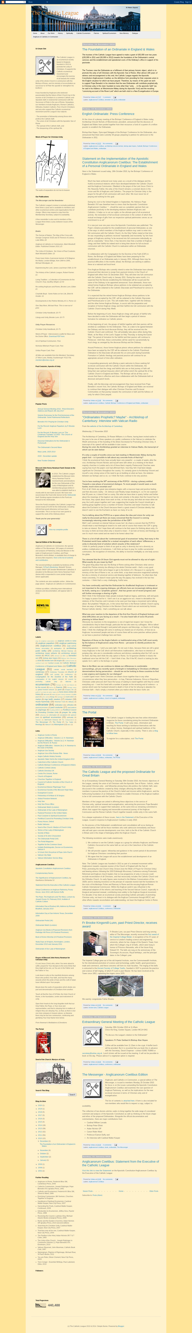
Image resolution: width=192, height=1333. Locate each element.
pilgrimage (42, 710)
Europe (58, 685)
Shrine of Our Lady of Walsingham (51, 830)
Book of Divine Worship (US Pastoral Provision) (54, 937)
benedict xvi (109, 100)
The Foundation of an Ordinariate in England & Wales (118, 49)
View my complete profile (58, 530)
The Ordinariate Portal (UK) (48, 839)
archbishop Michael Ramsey (63, 651)
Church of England (45, 776)
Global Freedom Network (47, 799)
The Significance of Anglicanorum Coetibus (52, 878)
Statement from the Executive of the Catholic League (55, 885)
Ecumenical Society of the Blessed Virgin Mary (55, 790)
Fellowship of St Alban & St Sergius (51, 796)
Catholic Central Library (47, 768)
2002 (40, 1171)
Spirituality (69, 33)
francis (59, 687)
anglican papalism (46, 643)
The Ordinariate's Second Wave (50, 447)
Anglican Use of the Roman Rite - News (53, 753)
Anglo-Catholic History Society (49, 756)
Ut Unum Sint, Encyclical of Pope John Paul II (55, 852)
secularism (63, 715)
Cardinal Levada (53, 663)
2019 (40, 1109)
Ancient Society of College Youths (111, 968)
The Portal (89, 712)
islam (53, 694)
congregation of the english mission (50, 679)
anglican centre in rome (67, 641)
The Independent (68, 720)
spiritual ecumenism (52, 717)
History (60, 33)
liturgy (52, 697)
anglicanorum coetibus (96, 100)
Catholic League (103, 1007)
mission (68, 699)
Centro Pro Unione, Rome (47, 774)
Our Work (51, 33)
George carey (71, 687)
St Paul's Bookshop (50, 567)
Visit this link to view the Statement (96, 1171)
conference (109, 908)
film (65, 685)
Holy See (41, 801)
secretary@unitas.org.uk (92, 1053)
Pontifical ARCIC (54, 710)
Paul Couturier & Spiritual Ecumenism (52, 816)
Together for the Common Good (50, 844)
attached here (129, 1101)
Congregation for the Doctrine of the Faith (54, 677)
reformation (53, 715)
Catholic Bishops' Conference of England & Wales (57, 765)
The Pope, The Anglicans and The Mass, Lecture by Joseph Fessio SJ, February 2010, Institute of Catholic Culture (55, 899)
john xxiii (45, 697)
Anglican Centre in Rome (47, 735)
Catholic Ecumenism (83, 33)
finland (72, 685)
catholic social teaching (63, 669)
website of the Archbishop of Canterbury (106, 426)
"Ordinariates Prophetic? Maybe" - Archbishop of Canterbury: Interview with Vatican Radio (115, 419)
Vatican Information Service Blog (50, 858)
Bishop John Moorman (68, 658)
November (44, 1150)
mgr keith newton (52, 699)
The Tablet (69, 722)
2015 (40, 1122)
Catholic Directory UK (46, 771)
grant (115, 100)
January (43, 1160)
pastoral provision (42, 707)
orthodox (70, 705)
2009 (40, 1164)
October (43, 1154)
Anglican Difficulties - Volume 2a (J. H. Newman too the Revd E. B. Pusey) (56, 742)
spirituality (70, 717)
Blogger (121, 1326)
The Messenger (122, 1147)
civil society (54, 674)
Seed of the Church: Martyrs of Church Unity (54, 827)
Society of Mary (43, 833)
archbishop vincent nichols (114, 146)
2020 (40, 1105)
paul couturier (57, 707)
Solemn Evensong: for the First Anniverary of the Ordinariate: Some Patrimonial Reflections (56, 416)
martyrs (38, 699)
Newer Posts (88, 1191)
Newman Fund (60, 702)
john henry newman (64, 694)
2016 (40, 1119)
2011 (40, 1135)
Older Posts (153, 1191)
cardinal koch (40, 663)
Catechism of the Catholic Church (50, 762)
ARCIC (47, 656)
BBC (64, 656)
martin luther (69, 697)
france (51, 687)
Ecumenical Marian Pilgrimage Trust (51, 787)
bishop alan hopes (130, 146)
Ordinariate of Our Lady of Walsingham (52, 810)
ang (37, 641)
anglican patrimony (67, 643)
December (44, 1141)
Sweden (38, 720)
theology (39, 725)
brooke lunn (93, 1007)
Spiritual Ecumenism (109, 33)
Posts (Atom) (97, 1195)
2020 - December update (47, 456)
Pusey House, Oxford (46, 822)
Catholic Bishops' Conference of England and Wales (122, 403)
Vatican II (48, 724)
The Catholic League (55, 12)
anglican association (48, 641)
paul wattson (72, 707)
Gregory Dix (69, 689)
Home (35, 33)
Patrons (96, 33)
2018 (40, 1112)
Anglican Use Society (46, 751)
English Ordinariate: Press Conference (108, 114)
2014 (40, 1125)
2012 (40, 1132)
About (42, 33)
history (38, 694)
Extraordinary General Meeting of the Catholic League (118, 1022)
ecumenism (43, 684)
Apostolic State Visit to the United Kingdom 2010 (56, 759)
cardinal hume (69, 660)
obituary (71, 702)
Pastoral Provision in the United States (52, 813)
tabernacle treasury (51, 720)
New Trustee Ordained (46, 461)
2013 (40, 1129)
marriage (60, 697)
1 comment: (107, 97)
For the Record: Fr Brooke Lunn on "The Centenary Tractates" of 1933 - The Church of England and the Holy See (55, 435)
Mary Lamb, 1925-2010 (47, 452)
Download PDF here (57, 336)
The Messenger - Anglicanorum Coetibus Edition (115, 1074)
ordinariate (121, 100)
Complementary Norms (44, 873)
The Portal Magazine (46, 842)
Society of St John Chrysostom (49, 836)
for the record (41, 687)
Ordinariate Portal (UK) (44, 921)
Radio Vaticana (43, 824)
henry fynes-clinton (66, 692)
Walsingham (59, 725)
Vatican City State (44, 855)
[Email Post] (115, 97)
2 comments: (107, 1145)
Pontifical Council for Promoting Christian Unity (55, 819)
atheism (57, 656)
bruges (59, 661)
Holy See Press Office (46, 804)
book (106, 1147)
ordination (59, 705)
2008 (40, 1168)
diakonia (68, 681)
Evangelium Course (45, 793)
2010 (40, 1138)
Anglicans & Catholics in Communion (45, 37)
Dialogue (135, 33)
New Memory (124, 33)
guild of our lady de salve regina (46, 692)
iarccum (46, 694)
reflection (43, 715)
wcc (69, 724)
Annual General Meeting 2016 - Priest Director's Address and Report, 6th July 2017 (56, 410)
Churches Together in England (49, 779)
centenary (40, 672)
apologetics (58, 648)
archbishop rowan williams (46, 653)
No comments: (108, 143)
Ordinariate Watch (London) (48, 807)
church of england (111, 698)
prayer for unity (69, 712)
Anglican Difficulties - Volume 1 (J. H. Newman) (56, 738)
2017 (40, 1115)
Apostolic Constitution (53, 868)
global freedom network (46, 689)
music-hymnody (43, 701)
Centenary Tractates (57, 672)
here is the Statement (125, 817)
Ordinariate (71, 495)
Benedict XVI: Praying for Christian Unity (53, 422)
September (44, 1157)
